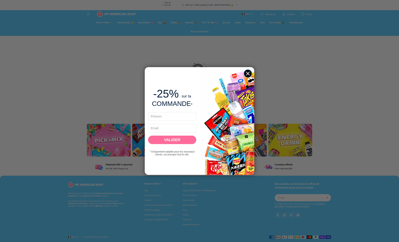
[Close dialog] (248, 73)
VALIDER (172, 140)
